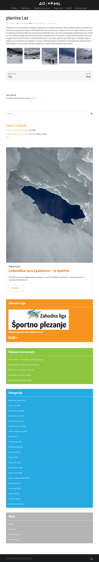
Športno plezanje (42, 8)
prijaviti (33, 98)
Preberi (16, 288)
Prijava (10, 524)
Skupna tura (13, 473)
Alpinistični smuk (14, 400)
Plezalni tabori (13, 442)
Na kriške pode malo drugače (32, 360)
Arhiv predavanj (14, 411)
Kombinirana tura (14, 426)
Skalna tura (12, 468)
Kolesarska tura (14, 421)
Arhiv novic (12, 406)
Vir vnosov (12, 529)
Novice (10, 437)
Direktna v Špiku (25, 375)
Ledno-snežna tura (15, 431)
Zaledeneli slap (13, 504)
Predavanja (12, 452)
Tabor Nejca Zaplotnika (16, 130)
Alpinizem (25, 8)
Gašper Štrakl (23, 23)
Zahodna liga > (81, 8)
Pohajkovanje (13, 447)
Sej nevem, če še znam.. (30, 365)
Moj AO (69, 8)
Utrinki (43, 23)
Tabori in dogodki (16, 125)
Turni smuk (36, 23)
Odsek (14, 8)
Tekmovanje (12, 483)
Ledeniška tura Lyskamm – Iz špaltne (39, 270)
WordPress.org (13, 540)
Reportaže (58, 8)
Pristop (11, 457)
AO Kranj (49, 3)
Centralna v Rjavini (26, 370)
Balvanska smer (14, 416)
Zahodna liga (16, 303)
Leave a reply (52, 23)
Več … (9, 137)
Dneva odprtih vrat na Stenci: (18, 134)
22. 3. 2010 (10, 23)
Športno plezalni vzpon (16, 478)
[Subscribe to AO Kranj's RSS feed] (92, 559)
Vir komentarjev (14, 534)
